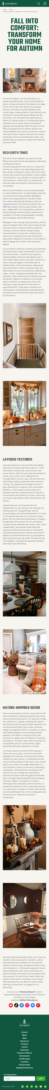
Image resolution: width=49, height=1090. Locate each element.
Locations (25, 1062)
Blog (11, 10)
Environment (24, 1056)
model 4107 (13, 209)
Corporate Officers (24, 1053)
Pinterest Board (27, 992)
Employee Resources (24, 1068)
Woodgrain (36, 196)
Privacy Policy (24, 1065)
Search (38, 3)
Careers (24, 1047)
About (24, 1035)
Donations (24, 1050)
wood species (28, 215)
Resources (24, 1041)
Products (24, 1044)
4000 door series (10, 207)
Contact (24, 1032)
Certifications (24, 1059)
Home (5, 10)
